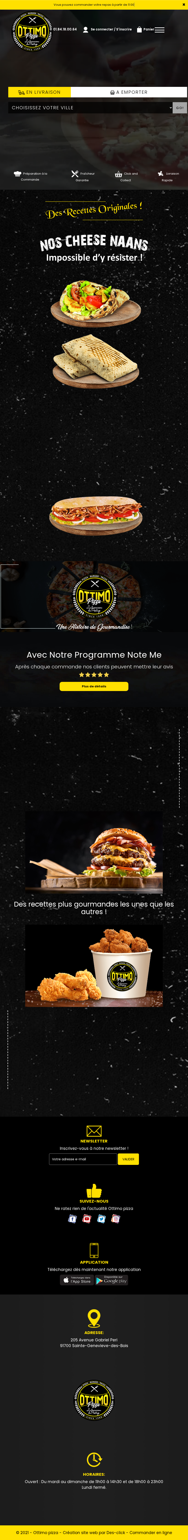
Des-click (116, 1532)
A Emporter (131, 92)
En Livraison (43, 92)
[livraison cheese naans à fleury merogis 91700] (94, 300)
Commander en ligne (151, 1532)
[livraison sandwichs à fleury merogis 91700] (94, 508)
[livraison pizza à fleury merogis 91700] (32, 16)
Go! (180, 108)
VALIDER (128, 1159)
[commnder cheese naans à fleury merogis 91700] (94, 248)
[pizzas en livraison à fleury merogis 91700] (161, 173)
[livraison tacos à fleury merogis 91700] (94, 361)
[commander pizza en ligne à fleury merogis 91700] (94, 1401)
